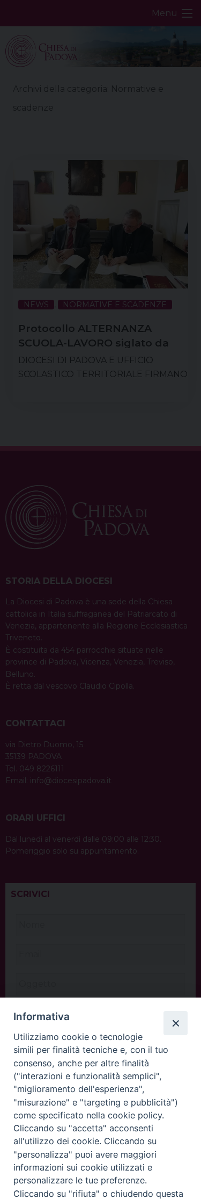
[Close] (175, 1023)
